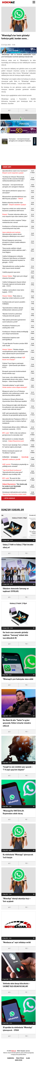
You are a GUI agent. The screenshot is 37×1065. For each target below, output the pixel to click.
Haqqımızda (10, 1058)
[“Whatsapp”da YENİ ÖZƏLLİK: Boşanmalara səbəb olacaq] (18, 792)
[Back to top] (32, 1060)
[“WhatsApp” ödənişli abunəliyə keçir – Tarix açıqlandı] (18, 880)
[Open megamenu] (34, 2)
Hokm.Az (13, 1051)
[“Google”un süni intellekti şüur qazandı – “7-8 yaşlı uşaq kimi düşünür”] (18, 748)
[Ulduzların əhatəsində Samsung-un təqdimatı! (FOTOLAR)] (18, 570)
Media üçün (18, 1060)
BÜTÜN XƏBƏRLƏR (9, 498)
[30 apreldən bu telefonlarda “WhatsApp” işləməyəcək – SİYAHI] (18, 1009)
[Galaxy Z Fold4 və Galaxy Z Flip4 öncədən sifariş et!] (18, 526)
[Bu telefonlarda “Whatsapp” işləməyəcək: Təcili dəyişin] (18, 836)
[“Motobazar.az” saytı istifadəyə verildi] (18, 924)
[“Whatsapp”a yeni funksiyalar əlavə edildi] (18, 660)
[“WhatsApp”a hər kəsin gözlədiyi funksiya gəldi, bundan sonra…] (18, 19)
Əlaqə (28, 1058)
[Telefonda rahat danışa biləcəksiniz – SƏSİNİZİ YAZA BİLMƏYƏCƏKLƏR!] (18, 965)
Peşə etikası (20, 1058)
